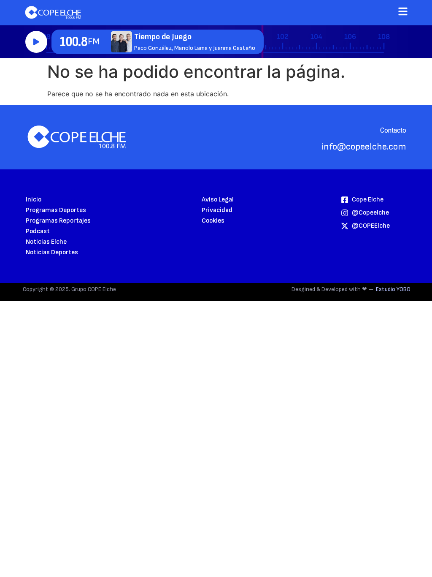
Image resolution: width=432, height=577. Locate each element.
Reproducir (36, 42)
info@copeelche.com (364, 146)
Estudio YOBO (393, 289)
